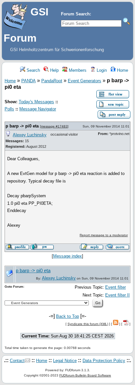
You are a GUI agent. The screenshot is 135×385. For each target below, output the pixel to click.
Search (32, 70)
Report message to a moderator (104, 235)
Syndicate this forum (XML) (88, 324)
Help (54, 70)
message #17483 (54, 126)
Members (77, 70)
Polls (9, 108)
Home (122, 70)
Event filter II (117, 295)
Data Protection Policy (104, 360)
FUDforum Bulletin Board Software (85, 375)
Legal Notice (65, 360)
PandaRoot (51, 80)
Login (101, 70)
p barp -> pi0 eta (22, 126)
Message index (67, 256)
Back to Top (67, 316)
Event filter (115, 287)
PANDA (28, 80)
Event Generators (84, 80)
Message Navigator (37, 108)
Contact (17, 360)
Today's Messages (36, 101)
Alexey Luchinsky (30, 134)
